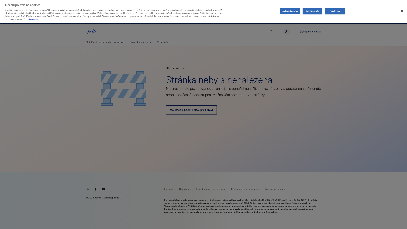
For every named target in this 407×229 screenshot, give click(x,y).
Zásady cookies (31, 19)
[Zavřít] (401, 10)
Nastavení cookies (290, 11)
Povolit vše (335, 11)
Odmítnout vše (312, 11)
